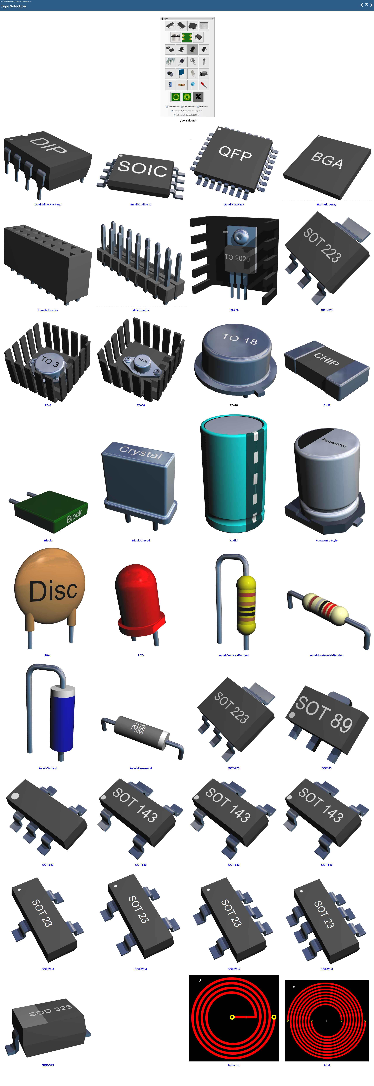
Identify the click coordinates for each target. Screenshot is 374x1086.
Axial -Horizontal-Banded (326, 655)
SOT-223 (327, 310)
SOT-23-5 (234, 969)
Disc (48, 655)
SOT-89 (327, 768)
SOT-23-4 (141, 969)
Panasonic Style (327, 540)
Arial (327, 1065)
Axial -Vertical (48, 768)
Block (48, 540)
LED (141, 655)
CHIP (326, 405)
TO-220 (234, 310)
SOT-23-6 (327, 969)
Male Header (141, 310)
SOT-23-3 (48, 969)
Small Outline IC (140, 204)
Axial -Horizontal (141, 768)
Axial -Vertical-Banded (234, 655)
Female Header (48, 310)
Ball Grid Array (326, 204)
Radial (234, 540)
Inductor (233, 1065)
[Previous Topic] (362, 5)
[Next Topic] (371, 5)
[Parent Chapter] (366, 5)
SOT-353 (48, 864)
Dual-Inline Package (48, 204)
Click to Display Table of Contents (16, 1)
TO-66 (141, 405)
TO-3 (48, 405)
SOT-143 (141, 864)
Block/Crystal (141, 540)
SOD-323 (48, 1065)
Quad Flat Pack (234, 204)
